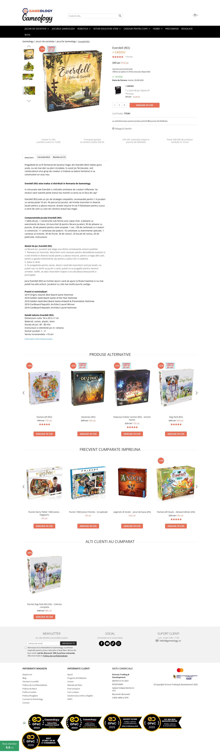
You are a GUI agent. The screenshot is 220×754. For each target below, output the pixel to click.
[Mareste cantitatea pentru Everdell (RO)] (124, 105)
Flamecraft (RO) (44, 417)
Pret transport (73, 688)
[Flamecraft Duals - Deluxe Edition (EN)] (175, 483)
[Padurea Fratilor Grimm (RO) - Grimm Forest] (132, 388)
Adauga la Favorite (123, 128)
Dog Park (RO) (176, 417)
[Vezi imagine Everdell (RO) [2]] (29, 78)
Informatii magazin (34, 668)
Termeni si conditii (30, 681)
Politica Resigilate (30, 695)
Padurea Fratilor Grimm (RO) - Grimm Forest (132, 418)
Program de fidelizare (76, 678)
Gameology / (28, 41)
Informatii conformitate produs (39, 339)
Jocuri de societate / (46, 41)
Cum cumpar (73, 692)
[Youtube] (107, 643)
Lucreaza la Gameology (32, 699)
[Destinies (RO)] (88, 388)
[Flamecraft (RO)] (44, 388)
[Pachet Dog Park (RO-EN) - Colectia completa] (44, 575)
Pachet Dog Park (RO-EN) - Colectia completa (44, 605)
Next (29, 100)
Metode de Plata (74, 685)
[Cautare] (120, 15)
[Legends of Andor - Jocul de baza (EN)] (132, 483)
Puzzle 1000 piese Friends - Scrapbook (88, 511)
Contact (25, 702)
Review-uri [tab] (59, 157)
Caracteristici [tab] (44, 157)
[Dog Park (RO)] (175, 388)
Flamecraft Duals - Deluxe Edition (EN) (176, 511)
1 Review (129, 56)
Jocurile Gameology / (67, 41)
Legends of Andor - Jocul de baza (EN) (132, 511)
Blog (24, 678)
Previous (29, 46)
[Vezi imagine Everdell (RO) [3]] (29, 90)
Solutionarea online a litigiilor (80, 695)
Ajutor (70, 674)
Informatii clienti (78, 668)
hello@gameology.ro (170, 640)
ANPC (69, 699)
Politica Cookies (29, 692)
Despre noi (27, 674)
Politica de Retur (29, 688)
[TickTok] (113, 643)
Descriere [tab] (29, 157)
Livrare (70, 681)
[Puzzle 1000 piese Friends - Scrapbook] (88, 483)
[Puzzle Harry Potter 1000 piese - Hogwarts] (44, 483)
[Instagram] (118, 643)
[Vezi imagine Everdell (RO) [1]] (29, 66)
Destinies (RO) (88, 417)
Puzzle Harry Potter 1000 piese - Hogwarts (44, 513)
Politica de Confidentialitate (55, 655)
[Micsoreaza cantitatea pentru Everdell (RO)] (114, 105)
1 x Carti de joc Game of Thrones (137, 92)
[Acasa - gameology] (37, 11)
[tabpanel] (72, 81)
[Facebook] (101, 643)
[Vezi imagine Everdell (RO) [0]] (29, 54)
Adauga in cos (144, 105)
